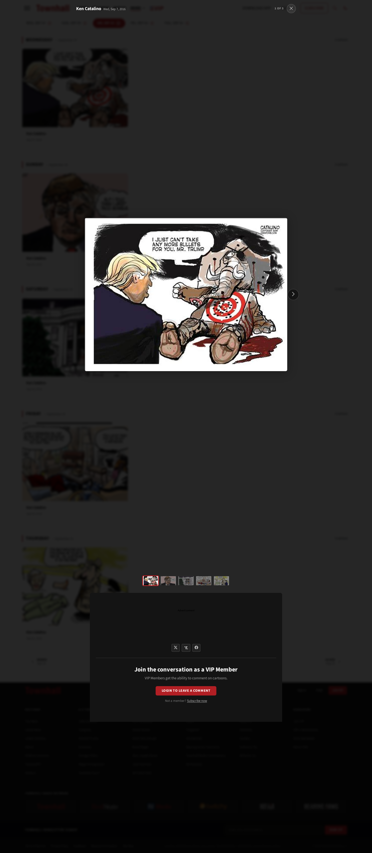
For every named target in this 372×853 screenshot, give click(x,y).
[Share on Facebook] (196, 648)
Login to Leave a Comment (186, 690)
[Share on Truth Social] (186, 648)
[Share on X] (176, 648)
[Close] (291, 8)
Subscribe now (197, 701)
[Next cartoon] (293, 294)
